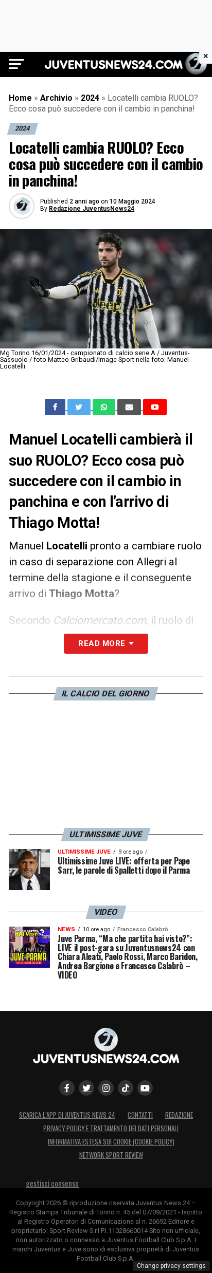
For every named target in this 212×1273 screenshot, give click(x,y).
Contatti (140, 1115)
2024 (90, 98)
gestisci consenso (52, 1183)
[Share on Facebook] (56, 407)
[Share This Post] (105, 407)
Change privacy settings (171, 1265)
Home (20, 98)
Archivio (56, 98)
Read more (101, 643)
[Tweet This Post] (80, 407)
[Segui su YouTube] (145, 1088)
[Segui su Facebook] (67, 1088)
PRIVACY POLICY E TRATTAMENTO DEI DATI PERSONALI (111, 1128)
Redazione (179, 1115)
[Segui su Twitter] (86, 1088)
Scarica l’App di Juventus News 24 (67, 1115)
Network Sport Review (111, 1155)
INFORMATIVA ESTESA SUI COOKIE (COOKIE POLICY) (111, 1142)
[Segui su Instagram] (106, 1088)
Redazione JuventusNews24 (91, 208)
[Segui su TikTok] (125, 1088)
